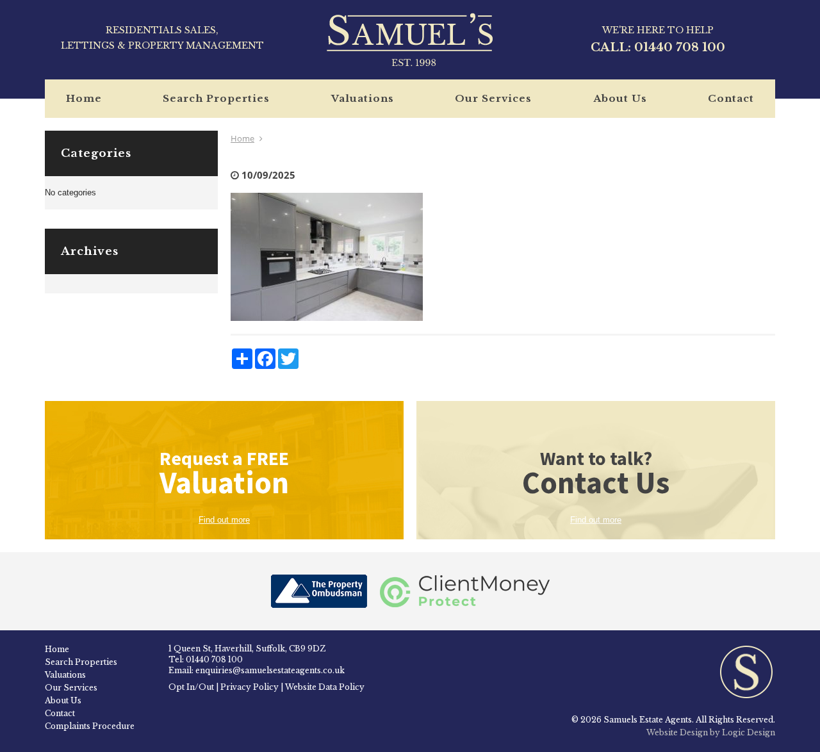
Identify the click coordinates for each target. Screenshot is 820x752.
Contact (731, 98)
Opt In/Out (191, 687)
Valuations (362, 98)
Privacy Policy (249, 687)
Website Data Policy (325, 687)
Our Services (493, 98)
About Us (620, 98)
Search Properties (216, 98)
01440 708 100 (679, 47)
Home (84, 98)
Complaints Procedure (90, 726)
